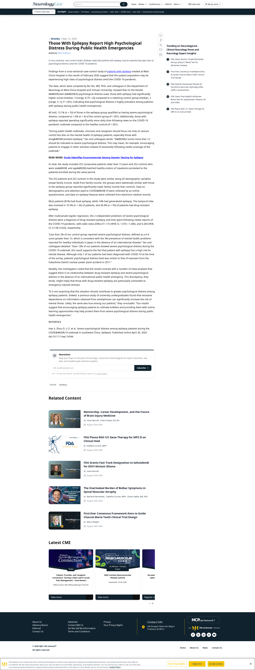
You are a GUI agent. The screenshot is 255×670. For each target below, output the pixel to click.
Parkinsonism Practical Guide (153, 12)
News (133, 4)
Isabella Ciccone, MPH (96, 445)
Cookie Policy (115, 667)
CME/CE (168, 4)
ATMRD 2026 (125, 12)
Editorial (36, 628)
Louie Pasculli (93, 471)
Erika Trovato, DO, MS (109, 420)
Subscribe (141, 368)
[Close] (251, 664)
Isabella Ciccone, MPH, (116, 496)
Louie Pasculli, (93, 420)
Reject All (197, 664)
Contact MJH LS (75, 625)
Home (183, 647)
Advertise (72, 621)
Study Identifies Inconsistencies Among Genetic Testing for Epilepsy (103, 157)
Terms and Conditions (79, 631)
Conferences (154, 4)
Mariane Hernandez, (96, 496)
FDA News (85, 12)
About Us (37, 621)
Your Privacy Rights (113, 625)
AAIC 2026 (136, 12)
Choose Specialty (42, 11)
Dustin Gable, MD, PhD (137, 496)
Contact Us (37, 631)
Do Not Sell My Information (81, 628)
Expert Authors (73, 12)
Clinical (53, 384)
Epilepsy (63, 384)
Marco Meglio (93, 522)
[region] (127, 664)
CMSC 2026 (114, 12)
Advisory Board (40, 625)
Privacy (107, 621)
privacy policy (102, 373)
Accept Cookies (216, 664)
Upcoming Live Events (99, 12)
